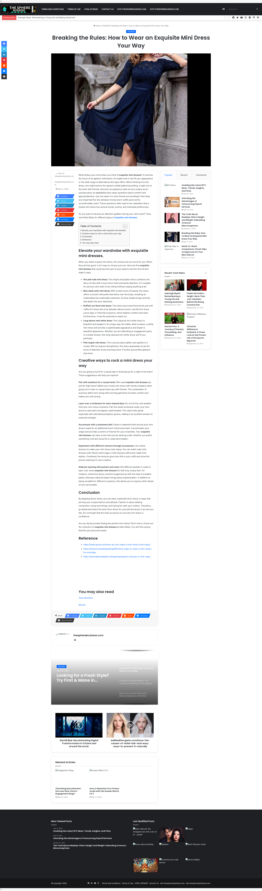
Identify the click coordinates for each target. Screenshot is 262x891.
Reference (86, 240)
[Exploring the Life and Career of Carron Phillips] (198, 865)
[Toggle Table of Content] (124, 226)
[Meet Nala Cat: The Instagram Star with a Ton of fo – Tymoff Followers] (145, 834)
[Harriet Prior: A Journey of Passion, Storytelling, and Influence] (174, 318)
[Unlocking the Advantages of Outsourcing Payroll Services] (172, 202)
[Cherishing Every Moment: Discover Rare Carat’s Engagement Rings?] (70, 777)
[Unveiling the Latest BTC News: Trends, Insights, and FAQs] (172, 189)
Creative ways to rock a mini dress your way (101, 233)
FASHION (106, 26)
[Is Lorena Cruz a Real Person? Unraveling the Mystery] (172, 865)
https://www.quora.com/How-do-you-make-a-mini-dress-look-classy (116, 544)
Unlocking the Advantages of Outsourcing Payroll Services (192, 202)
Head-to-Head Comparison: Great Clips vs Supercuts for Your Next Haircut (194, 250)
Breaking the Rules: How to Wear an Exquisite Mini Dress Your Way (194, 236)
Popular (168, 175)
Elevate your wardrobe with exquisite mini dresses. (104, 230)
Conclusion (87, 236)
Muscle (82, 605)
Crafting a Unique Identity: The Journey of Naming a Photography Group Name (84, 678)
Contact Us (108, 9)
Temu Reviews (86, 598)
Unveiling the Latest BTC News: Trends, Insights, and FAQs (194, 188)
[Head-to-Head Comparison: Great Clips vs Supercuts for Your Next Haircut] (172, 250)
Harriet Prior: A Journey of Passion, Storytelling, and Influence (174, 330)
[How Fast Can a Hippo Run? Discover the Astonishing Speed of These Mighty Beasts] (198, 834)
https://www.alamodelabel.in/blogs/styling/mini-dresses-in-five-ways (116, 556)
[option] (104, 677)
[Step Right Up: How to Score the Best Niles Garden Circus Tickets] (145, 865)
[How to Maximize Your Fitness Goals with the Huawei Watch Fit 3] (105, 777)
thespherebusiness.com (88, 635)
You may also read (90, 243)
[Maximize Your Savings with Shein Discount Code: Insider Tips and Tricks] (198, 850)
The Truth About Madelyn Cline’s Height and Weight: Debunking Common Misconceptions (193, 220)
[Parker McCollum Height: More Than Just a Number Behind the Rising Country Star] (197, 285)
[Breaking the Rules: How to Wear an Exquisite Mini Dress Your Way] (172, 237)
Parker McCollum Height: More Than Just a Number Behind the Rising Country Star (53, 17)
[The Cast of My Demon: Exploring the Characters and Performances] (172, 834)
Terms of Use (74, 9)
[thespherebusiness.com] (19, 9)
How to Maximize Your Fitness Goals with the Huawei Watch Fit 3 (104, 791)
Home (98, 26)
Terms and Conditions (52, 9)
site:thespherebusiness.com (131, 9)
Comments (201, 175)
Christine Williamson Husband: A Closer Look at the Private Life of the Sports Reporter (196, 333)
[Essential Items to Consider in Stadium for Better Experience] (172, 850)
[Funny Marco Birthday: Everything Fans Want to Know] (145, 850)
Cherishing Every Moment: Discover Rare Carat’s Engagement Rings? (68, 791)
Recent (184, 175)
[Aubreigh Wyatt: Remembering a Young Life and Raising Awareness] (174, 285)
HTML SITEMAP (91, 9)
